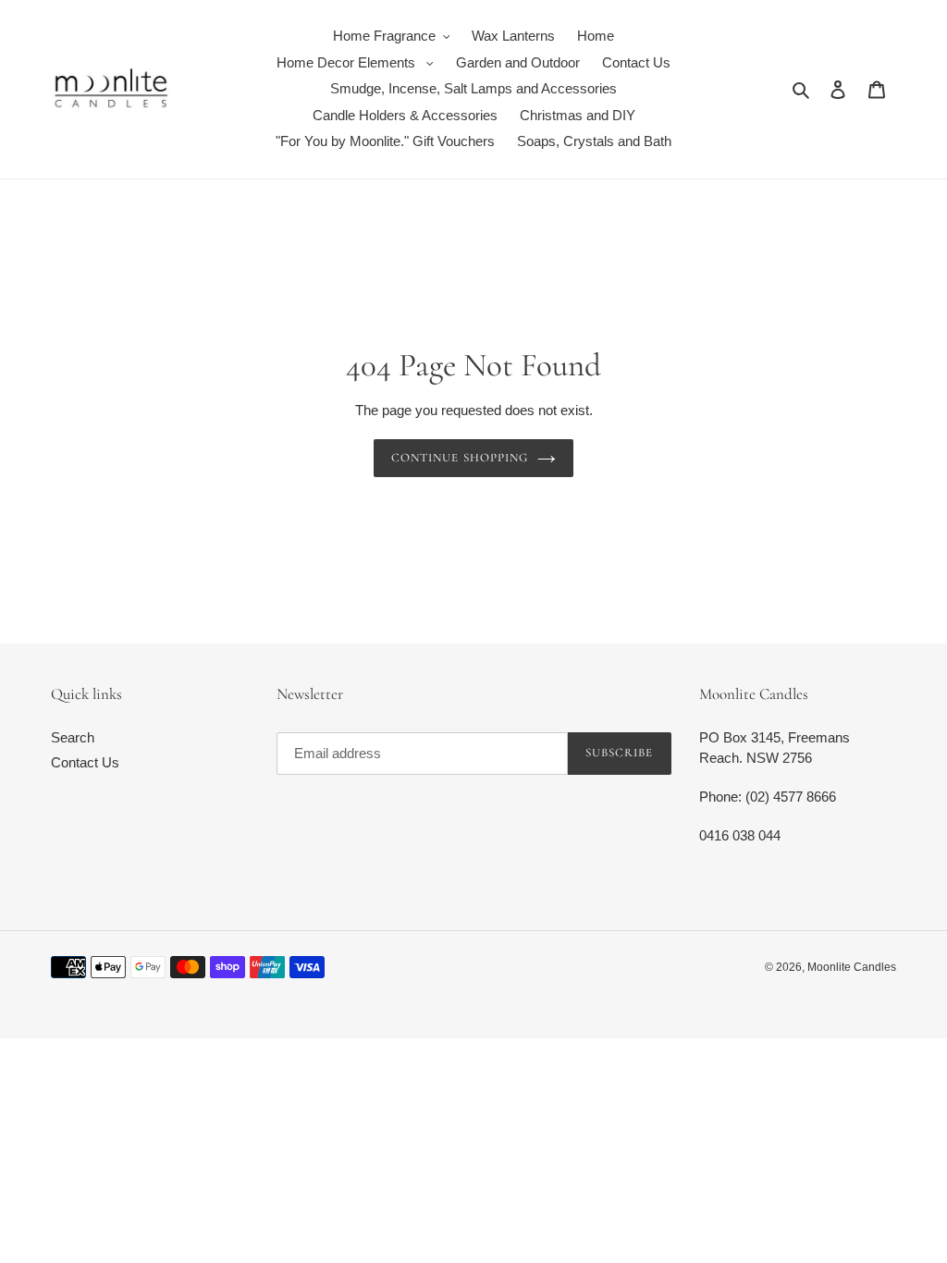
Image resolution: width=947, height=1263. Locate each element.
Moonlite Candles (851, 967)
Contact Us (85, 762)
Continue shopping (459, 457)
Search (72, 737)
